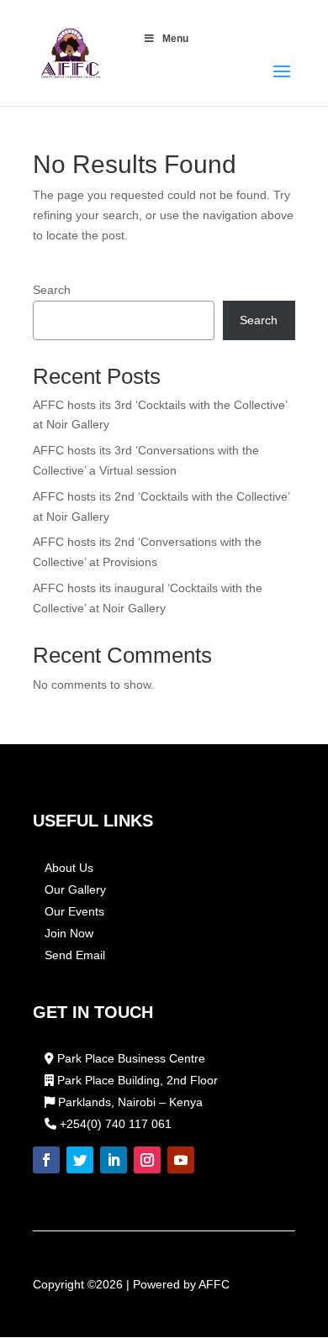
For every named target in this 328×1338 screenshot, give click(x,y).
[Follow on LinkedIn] (113, 1159)
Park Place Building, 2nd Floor (136, 1080)
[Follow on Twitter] (79, 1159)
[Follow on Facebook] (46, 1159)
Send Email (75, 955)
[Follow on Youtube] (180, 1159)
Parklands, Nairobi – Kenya (129, 1102)
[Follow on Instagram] (147, 1159)
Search (52, 289)
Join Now (69, 933)
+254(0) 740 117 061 (114, 1124)
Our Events (74, 911)
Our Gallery (75, 889)
